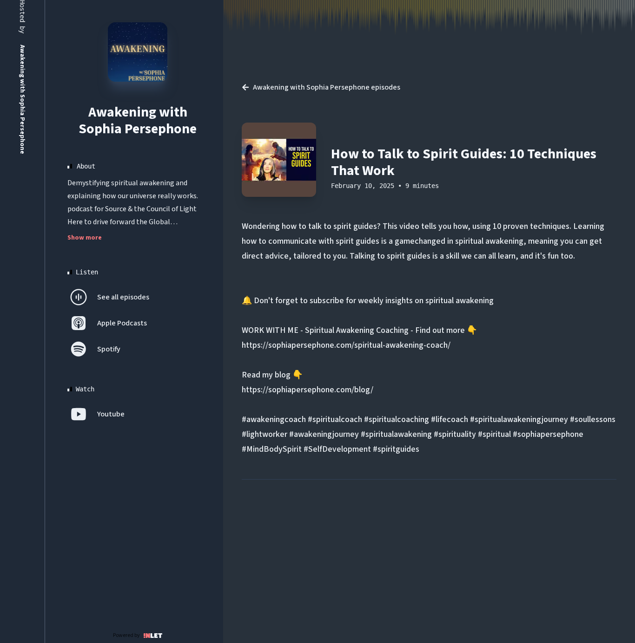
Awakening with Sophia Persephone (138, 120)
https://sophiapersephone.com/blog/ (307, 390)
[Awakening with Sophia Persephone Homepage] (137, 52)
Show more (84, 237)
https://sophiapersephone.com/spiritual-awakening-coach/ (346, 345)
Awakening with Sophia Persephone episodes (326, 87)
